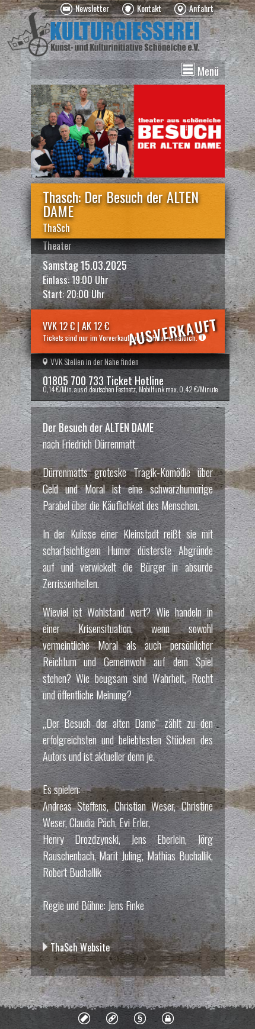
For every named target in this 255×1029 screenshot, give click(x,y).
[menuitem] (84, 9)
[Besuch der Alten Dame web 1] (128, 131)
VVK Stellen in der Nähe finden (94, 361)
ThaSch (56, 228)
